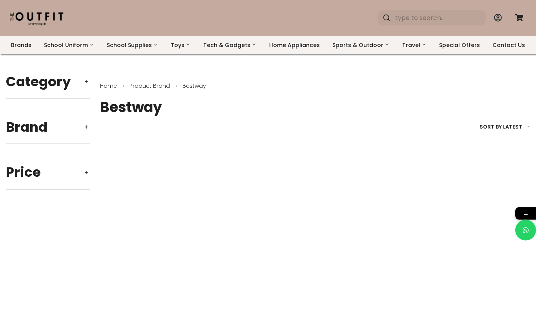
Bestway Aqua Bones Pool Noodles (480, 288)
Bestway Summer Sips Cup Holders (259, 288)
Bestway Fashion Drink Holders (144, 288)
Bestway (112, 277)
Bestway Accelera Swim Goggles (367, 288)
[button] (121, 321)
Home (108, 86)
